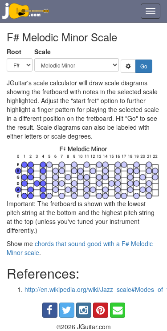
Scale (42, 51)
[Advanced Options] (128, 66)
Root (14, 51)
